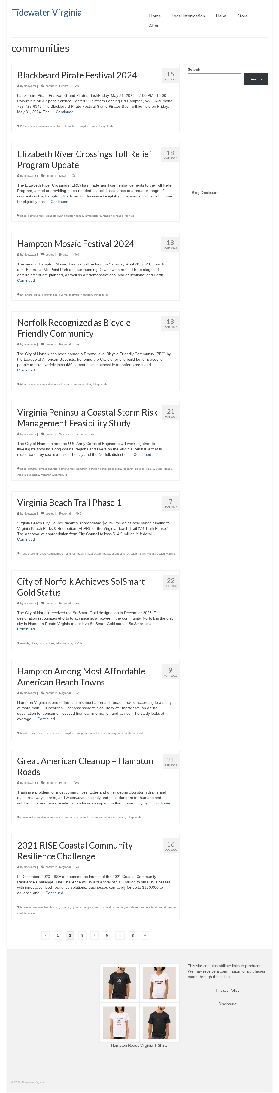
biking (24, 384)
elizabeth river (53, 215)
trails (143, 553)
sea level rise (154, 468)
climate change (47, 468)
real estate (125, 733)
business (25, 907)
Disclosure (227, 1004)
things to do (106, 126)
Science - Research (72, 434)
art (21, 294)
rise (142, 907)
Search (194, 69)
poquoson (114, 468)
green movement (75, 817)
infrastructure (93, 215)
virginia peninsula (28, 474)
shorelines (170, 907)
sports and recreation (77, 384)
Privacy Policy (227, 990)
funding (66, 907)
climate (32, 468)
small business (26, 913)
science (140, 468)
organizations (116, 817)
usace (168, 468)
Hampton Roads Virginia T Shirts (139, 1045)
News (63, 175)
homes (100, 733)
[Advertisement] (228, 146)
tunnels (129, 215)
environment (45, 817)
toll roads (117, 215)
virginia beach (156, 553)
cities (31, 126)
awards (24, 643)
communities (44, 126)
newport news (98, 468)
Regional (65, 344)
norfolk (58, 384)
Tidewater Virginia (46, 12)
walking (171, 553)
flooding (55, 907)
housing (112, 733)
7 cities (24, 553)
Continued (65, 112)
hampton (70, 126)
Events (63, 86)
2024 (23, 126)
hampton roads (87, 126)
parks (106, 553)
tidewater (30, 86)
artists (28, 294)
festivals (58, 126)
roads (106, 215)
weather (45, 474)
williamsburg (59, 474)
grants (77, 907)
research (128, 468)
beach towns (28, 733)
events (63, 294)
